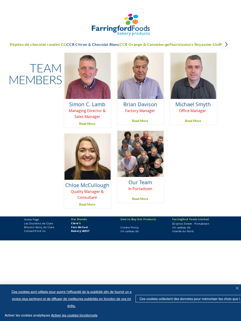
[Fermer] (237, 288)
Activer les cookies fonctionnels (74, 315)
